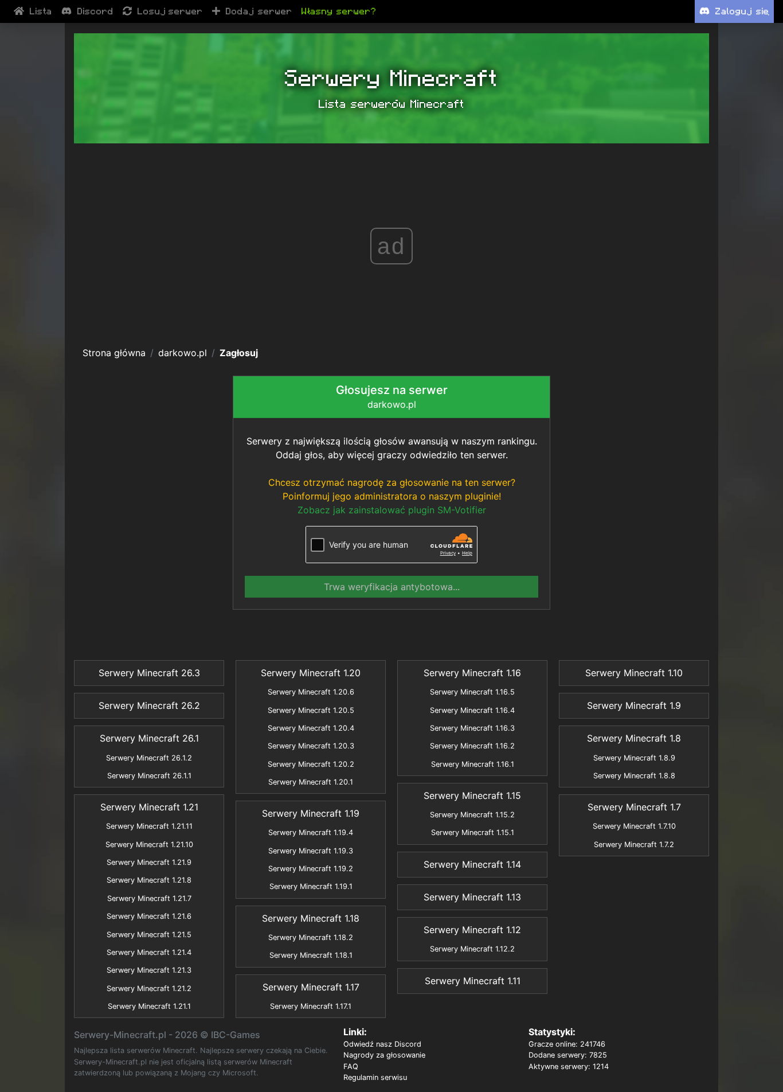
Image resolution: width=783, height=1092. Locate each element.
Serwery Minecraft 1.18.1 (311, 955)
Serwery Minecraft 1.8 (634, 738)
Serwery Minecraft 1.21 (149, 807)
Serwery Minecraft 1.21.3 (149, 970)
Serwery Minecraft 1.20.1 (310, 782)
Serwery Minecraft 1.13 (472, 897)
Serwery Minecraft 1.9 (634, 705)
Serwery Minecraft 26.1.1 (149, 775)
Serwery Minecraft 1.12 (472, 929)
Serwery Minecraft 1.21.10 (149, 844)
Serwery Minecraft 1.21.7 (149, 898)
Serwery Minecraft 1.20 (311, 672)
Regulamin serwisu (375, 1077)
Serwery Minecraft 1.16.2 (472, 746)
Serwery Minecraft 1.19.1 (311, 886)
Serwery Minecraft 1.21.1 (149, 1006)
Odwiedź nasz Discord (382, 1044)
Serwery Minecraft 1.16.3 (472, 728)
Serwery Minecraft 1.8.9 (634, 758)
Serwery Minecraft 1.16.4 (472, 710)
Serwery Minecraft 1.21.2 (149, 988)
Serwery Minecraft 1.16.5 (472, 692)
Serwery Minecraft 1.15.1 (472, 832)
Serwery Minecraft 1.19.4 (310, 832)
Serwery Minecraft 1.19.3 (310, 851)
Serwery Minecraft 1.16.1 (472, 764)
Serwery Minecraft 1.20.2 (311, 764)
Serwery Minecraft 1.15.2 (472, 814)
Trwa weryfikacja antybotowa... (392, 586)
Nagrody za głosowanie (384, 1055)
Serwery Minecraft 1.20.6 (311, 692)
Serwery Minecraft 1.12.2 (472, 949)
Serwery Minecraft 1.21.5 (149, 934)
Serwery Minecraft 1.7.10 (634, 826)
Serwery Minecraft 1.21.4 (149, 952)
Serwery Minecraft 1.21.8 (149, 880)
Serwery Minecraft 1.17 (311, 987)
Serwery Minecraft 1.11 (472, 980)
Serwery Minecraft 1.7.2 (634, 844)
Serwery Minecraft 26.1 (149, 738)
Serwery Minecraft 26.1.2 (149, 758)
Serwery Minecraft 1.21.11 (149, 826)
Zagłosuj (239, 352)
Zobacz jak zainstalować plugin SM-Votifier (391, 510)
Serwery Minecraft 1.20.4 (311, 728)
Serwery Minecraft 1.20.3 (311, 746)
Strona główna (114, 352)
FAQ (350, 1066)
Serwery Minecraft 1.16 (472, 672)
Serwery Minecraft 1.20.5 (311, 710)
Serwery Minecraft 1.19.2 (310, 868)
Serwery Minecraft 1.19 (310, 813)
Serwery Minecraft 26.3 (149, 672)
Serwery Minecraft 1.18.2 (310, 937)
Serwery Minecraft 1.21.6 (149, 916)
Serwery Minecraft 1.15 (472, 795)
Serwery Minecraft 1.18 (310, 918)
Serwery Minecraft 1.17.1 (310, 1006)
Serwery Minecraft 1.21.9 (149, 862)
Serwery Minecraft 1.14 (472, 864)
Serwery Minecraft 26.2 (149, 705)
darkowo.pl (182, 352)
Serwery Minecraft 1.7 (634, 807)
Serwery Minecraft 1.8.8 (634, 775)
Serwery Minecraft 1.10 (634, 672)
